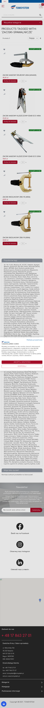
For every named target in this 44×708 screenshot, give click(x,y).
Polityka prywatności (34, 340)
